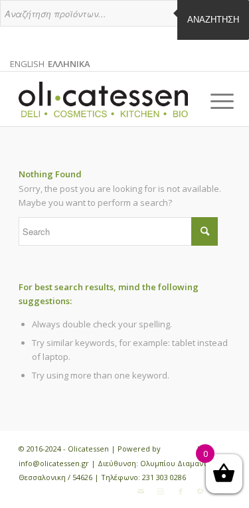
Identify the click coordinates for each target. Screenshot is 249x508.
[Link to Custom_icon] (200, 491)
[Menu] (211, 100)
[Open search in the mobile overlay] (124, 20)
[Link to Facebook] (181, 491)
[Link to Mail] (141, 491)
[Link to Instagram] (161, 491)
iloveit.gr (178, 449)
